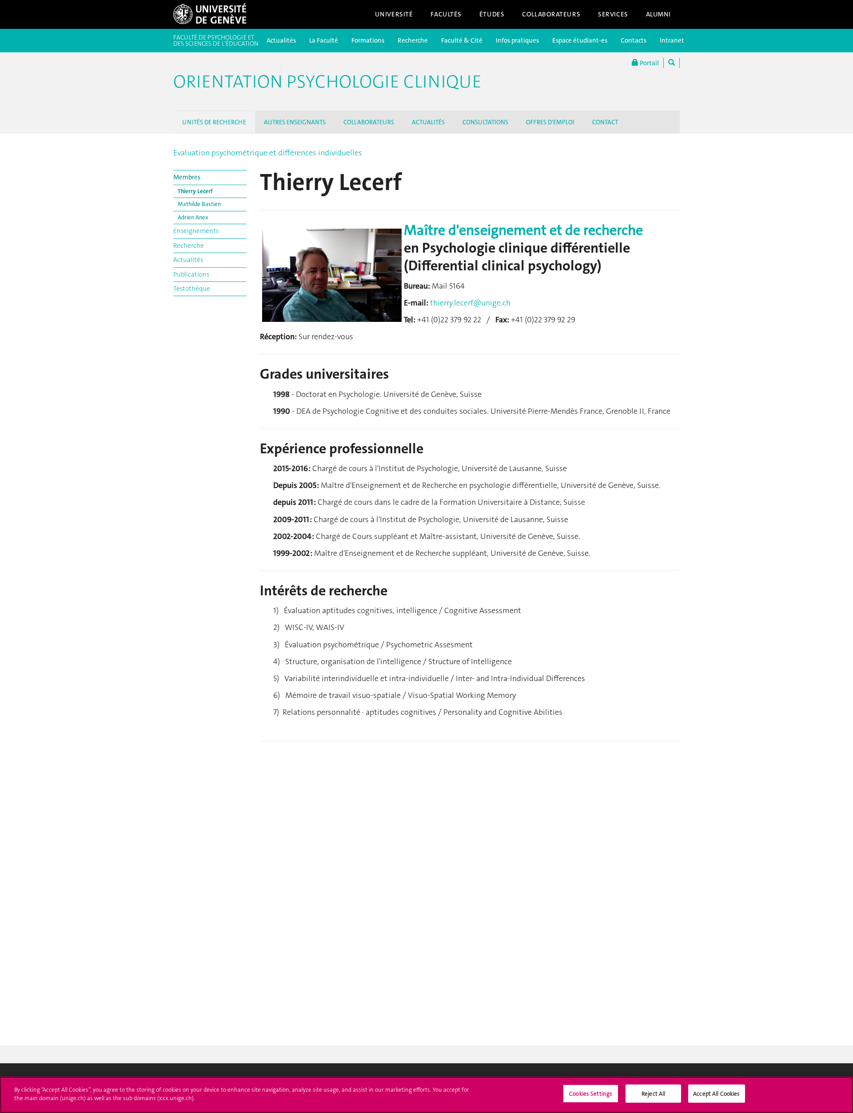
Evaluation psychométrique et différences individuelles (267, 152)
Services (613, 14)
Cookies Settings (590, 1093)
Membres (186, 177)
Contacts (633, 40)
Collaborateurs (551, 14)
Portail (648, 63)
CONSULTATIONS (485, 122)
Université (394, 14)
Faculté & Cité (461, 40)
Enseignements (196, 230)
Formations (367, 40)
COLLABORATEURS (368, 122)
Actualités (281, 40)
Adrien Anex (193, 217)
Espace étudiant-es (579, 40)
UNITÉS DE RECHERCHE (214, 122)
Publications (191, 274)
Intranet (672, 40)
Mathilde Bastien (199, 204)
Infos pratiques (517, 40)
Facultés (446, 14)
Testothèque (191, 288)
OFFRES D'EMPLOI (550, 122)
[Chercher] (671, 63)
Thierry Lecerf (195, 191)
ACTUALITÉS (428, 122)
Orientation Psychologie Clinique (327, 82)
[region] (426, 1095)
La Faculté (323, 40)
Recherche (413, 40)
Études (491, 14)
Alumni (658, 14)
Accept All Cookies (716, 1093)
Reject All (653, 1093)
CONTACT (605, 122)
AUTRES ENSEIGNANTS (295, 122)
